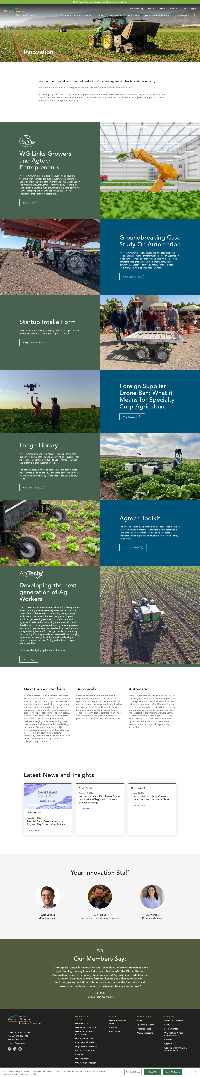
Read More (34, 830)
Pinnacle (113, 1027)
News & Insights (145, 1016)
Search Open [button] (195, 15)
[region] (100, 1072)
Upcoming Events (145, 1024)
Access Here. (121, 2)
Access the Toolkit (131, 548)
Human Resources (84, 1038)
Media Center (171, 1028)
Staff (166, 1024)
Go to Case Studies (131, 277)
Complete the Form (31, 342)
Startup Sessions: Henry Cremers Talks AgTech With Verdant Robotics (151, 798)
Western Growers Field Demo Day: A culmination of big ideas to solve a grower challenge (99, 799)
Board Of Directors (173, 1020)
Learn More (28, 203)
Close (197, 2)
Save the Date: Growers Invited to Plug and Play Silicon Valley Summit (46, 823)
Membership (81, 1023)
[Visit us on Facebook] (20, 1050)
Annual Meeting (136, 8)
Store (184, 8)
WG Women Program (85, 1062)
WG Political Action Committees (84, 1033)
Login (193, 8)
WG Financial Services (86, 1027)
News (100, 15)
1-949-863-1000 (21, 1036)
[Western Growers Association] (20, 15)
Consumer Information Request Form (175, 1049)
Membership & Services (158, 15)
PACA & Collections (85, 1050)
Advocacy (133, 15)
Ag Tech (37, 812)
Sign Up (26, 659)
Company (182, 15)
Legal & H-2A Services (86, 1046)
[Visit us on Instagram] (9, 1050)
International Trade (84, 1042)
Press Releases (144, 1028)
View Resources (130, 417)
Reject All (152, 1072)
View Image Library (31, 488)
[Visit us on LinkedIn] (14, 1050)
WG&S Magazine (145, 1033)
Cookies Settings (133, 1072)
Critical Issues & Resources (75, 15)
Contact (162, 8)
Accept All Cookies (172, 1072)
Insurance (115, 15)
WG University (82, 1058)
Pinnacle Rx (114, 1031)
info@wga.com (19, 1043)
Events (151, 8)
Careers (173, 8)
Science (79, 1054)
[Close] (196, 1072)
